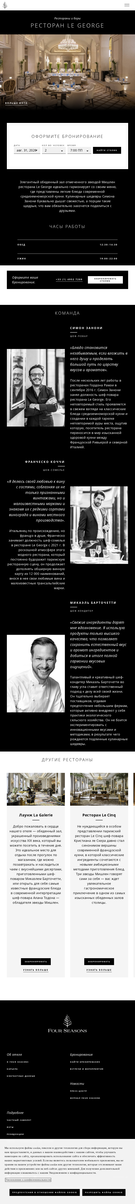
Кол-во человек (53, 145)
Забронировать (36, 961)
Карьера (12, 1069)
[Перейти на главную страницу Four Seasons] (5, 5)
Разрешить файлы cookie (104, 1192)
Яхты (10, 1127)
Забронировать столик (105, 279)
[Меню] (127, 5)
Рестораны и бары (67, 18)
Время (72, 145)
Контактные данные (21, 1076)
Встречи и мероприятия (87, 1069)
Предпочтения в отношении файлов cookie (44, 1192)
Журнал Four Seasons (85, 1098)
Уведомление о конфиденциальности (28, 1179)
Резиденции (15, 1134)
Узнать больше (36, 970)
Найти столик (107, 150)
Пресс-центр (78, 1091)
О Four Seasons (18, 1062)
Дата (17, 145)
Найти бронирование (85, 1062)
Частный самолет (19, 1120)
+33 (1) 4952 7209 (69, 279)
